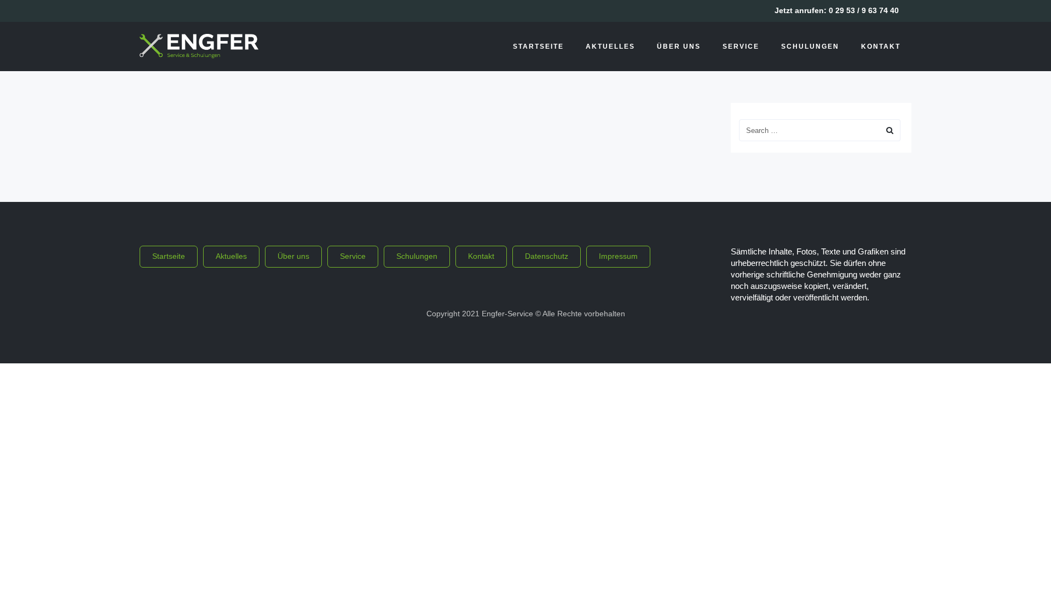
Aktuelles (610, 46)
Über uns (679, 46)
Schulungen (810, 46)
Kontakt (880, 46)
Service (741, 46)
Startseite (538, 46)
